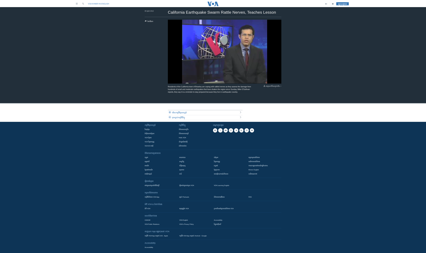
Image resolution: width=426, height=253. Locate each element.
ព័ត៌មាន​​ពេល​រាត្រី (184, 133)
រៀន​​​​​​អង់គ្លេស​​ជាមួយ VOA (186, 185)
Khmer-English (253, 170)
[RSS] (241, 130)
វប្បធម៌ (216, 166)
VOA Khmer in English (98, 4)
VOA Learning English (221, 185)
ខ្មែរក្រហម (217, 170)
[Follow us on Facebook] (215, 130)
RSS (250, 197)
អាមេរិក (147, 166)
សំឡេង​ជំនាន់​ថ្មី (183, 142)
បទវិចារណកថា (252, 174)
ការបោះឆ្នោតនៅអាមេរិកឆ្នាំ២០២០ (258, 166)
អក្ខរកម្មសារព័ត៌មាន (254, 157)
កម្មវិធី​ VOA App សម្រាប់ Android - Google (193, 236)
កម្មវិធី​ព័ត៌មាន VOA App (152, 197)
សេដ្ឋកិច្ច (181, 161)
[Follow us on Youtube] (226, 130)
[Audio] (326, 4)
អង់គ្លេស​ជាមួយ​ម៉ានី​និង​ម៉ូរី (152, 185)
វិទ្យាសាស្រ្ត (217, 161)
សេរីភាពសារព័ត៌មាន (254, 161)
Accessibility (218, 220)
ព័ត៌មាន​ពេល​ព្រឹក (184, 129)
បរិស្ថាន (216, 157)
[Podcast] (247, 130)
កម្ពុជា (146, 157)
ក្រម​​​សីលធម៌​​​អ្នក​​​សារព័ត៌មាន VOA (224, 208)
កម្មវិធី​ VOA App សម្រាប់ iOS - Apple (156, 236)
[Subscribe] (252, 130)
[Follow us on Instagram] (231, 130)
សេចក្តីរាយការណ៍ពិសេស (221, 174)
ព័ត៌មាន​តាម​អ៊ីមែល (219, 197)
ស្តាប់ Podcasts (184, 197)
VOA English (183, 220)
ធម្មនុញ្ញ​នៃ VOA (184, 208)
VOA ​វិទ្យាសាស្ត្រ (149, 142)
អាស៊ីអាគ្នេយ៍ (148, 174)
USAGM (147, 220)
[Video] (333, 4)
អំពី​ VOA (147, 208)
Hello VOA (182, 138)
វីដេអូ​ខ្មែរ (147, 129)
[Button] (149, 22)
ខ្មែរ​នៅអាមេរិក (149, 170)
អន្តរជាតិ (147, 161)
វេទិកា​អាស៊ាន (182, 146)
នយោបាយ (182, 157)
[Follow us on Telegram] (236, 130)
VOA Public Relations (152, 224)
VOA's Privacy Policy (186, 224)
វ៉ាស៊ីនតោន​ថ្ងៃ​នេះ (149, 133)
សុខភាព (181, 170)
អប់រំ (180, 174)
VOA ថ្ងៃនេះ (148, 138)
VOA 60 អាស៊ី (149, 146)
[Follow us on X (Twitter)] (220, 130)
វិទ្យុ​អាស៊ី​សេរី (217, 224)
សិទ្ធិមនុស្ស (182, 166)
